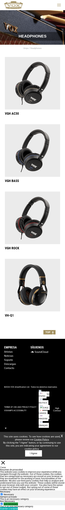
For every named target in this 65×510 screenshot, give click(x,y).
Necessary (9, 494)
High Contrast (57, 409)
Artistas (8, 351)
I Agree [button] (33, 453)
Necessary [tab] (5, 491)
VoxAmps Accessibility (15, 410)
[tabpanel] (32, 499)
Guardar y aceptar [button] (9, 508)
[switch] (2, 504)
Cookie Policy (41, 439)
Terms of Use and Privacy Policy (20, 407)
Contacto (9, 368)
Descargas (10, 364)
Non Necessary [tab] (7, 501)
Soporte (8, 360)
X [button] (62, 435)
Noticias (8, 356)
